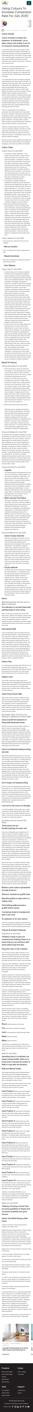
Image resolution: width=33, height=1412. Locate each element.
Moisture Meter (5, 1393)
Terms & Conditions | (23, 1403)
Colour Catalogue (22, 1372)
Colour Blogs (21, 1374)
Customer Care (21, 1390)
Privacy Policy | (14, 1403)
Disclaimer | (7, 1403)
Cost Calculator (5, 1390)
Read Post (5, 1354)
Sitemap (20, 1393)
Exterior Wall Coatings (7, 1374)
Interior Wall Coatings (7, 1372)
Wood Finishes (5, 1379)
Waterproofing (5, 1382)
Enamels (4, 1377)
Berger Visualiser (6, 1395)
